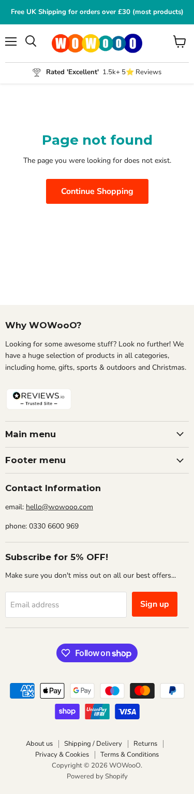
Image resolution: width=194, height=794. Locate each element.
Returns (145, 743)
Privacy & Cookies (62, 754)
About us (39, 743)
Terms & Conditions (129, 754)
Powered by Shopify (97, 776)
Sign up (154, 604)
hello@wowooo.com (59, 507)
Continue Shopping (97, 191)
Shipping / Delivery (93, 743)
